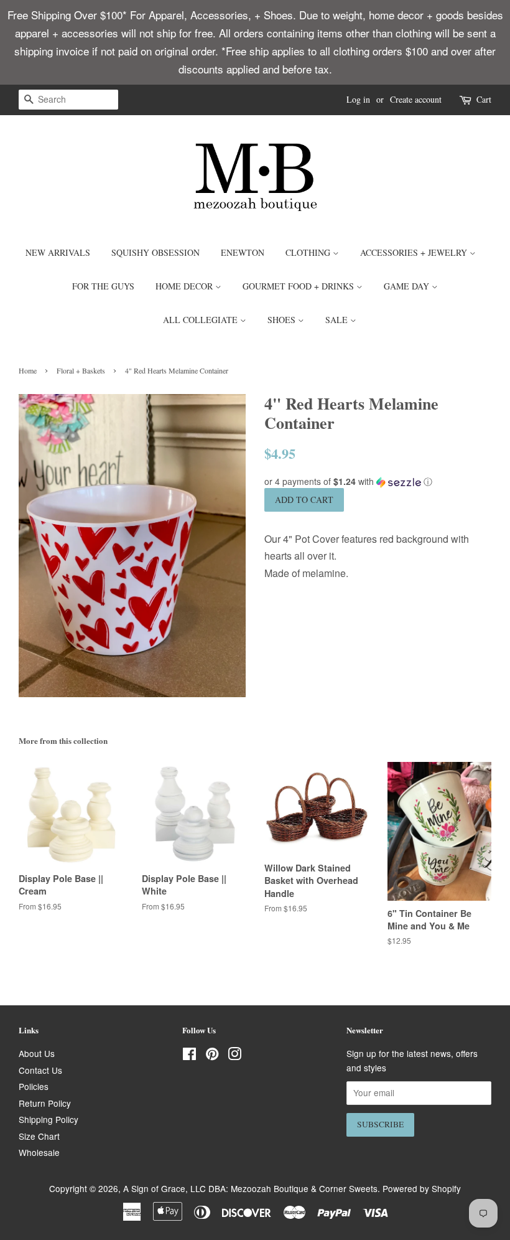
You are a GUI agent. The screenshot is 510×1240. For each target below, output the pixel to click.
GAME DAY (408, 286)
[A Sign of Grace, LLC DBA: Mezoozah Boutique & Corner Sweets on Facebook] (189, 1056)
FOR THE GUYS (103, 286)
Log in (358, 99)
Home (28, 370)
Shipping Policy (48, 1119)
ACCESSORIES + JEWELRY (415, 252)
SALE (337, 320)
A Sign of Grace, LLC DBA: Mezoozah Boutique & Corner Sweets (250, 1188)
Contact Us (40, 1070)
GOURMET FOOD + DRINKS (299, 286)
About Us (37, 1053)
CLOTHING (309, 252)
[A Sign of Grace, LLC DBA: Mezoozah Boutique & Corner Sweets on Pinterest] (212, 1056)
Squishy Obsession (155, 252)
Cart (483, 99)
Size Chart (39, 1136)
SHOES (282, 320)
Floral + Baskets (81, 370)
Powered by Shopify (421, 1188)
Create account (416, 99)
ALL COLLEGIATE (201, 320)
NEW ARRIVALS (58, 252)
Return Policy (45, 1103)
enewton (242, 252)
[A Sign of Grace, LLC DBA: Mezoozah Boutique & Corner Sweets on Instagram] (234, 1056)
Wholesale (39, 1152)
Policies (34, 1086)
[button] (377, 481)
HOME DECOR (185, 286)
